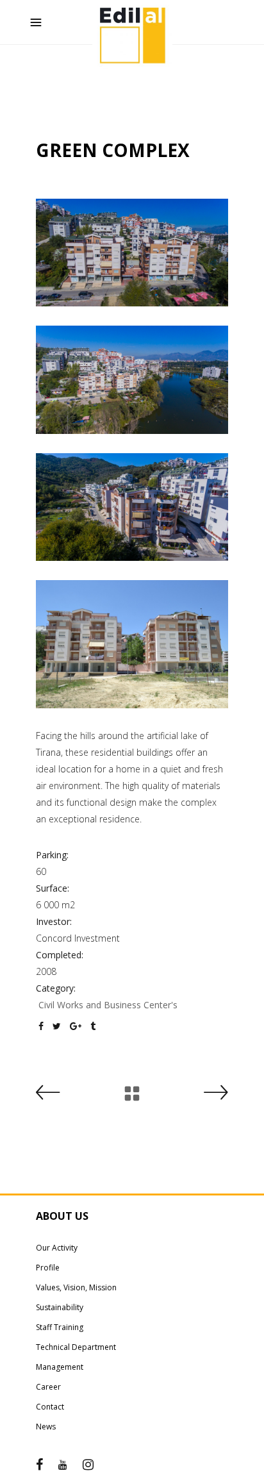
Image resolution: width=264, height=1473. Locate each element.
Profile (48, 1267)
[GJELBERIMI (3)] (132, 507)
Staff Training (59, 1327)
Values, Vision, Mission (76, 1287)
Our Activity (57, 1247)
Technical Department (76, 1347)
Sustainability (59, 1307)
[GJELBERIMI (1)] (132, 252)
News (46, 1426)
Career (48, 1386)
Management (59, 1366)
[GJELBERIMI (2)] (132, 379)
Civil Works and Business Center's (107, 1005)
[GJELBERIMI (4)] (132, 644)
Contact (50, 1406)
